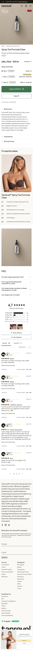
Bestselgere (20, 564)
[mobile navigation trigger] (30, 6)
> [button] (22, 474)
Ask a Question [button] (17, 337)
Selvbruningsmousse (23, 572)
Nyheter (19, 567)
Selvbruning (20, 576)
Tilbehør (19, 581)
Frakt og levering (5, 610)
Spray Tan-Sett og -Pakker (24, 574)
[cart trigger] (26, 6)
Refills (19, 584)
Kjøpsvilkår (4, 603)
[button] (27, 369)
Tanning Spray (21, 569)
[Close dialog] (31, 630)
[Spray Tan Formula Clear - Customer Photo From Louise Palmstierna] (20, 326)
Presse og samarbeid (7, 572)
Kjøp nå (16, 96)
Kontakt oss (4, 596)
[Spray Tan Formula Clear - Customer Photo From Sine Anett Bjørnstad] (13, 326)
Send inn (4, 557)
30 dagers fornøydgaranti (8, 601)
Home (3, 46)
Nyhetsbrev (4, 576)
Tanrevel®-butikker (6, 569)
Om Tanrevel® (5, 564)
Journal (3, 567)
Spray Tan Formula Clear (8, 365)
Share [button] (5, 369)
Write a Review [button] (17, 333)
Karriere (3, 574)
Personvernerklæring (7, 615)
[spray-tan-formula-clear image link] (16, 24)
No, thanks (24, 643)
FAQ (2, 598)
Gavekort (19, 586)
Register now (24, 640)
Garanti (3, 606)
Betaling (3, 608)
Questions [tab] (17, 343)
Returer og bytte (5, 613)
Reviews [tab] (4, 343)
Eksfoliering (20, 579)
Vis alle (19, 588)
